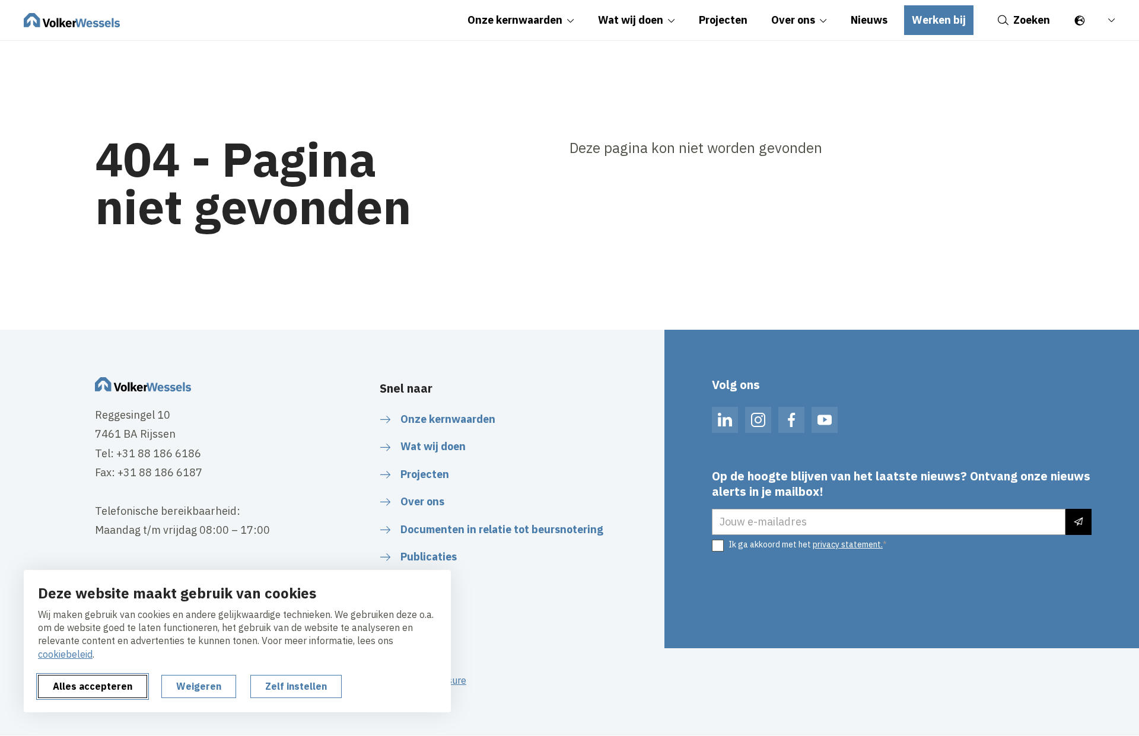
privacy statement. (848, 544)
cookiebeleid (65, 654)
